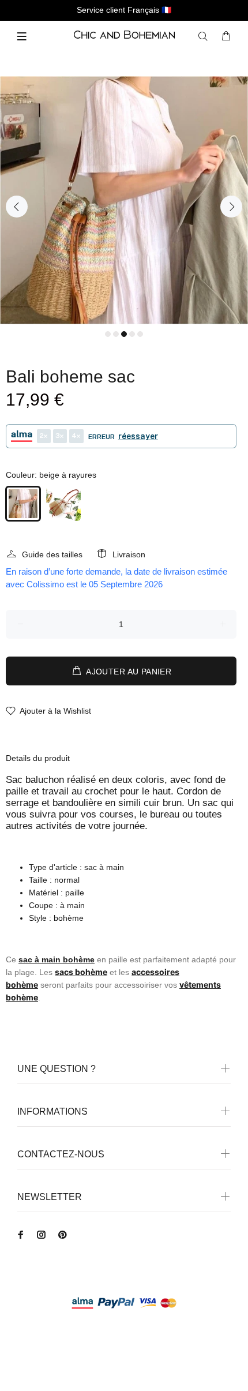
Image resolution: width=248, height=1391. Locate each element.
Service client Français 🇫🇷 (124, 9)
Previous (17, 207)
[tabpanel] (124, 200)
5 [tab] (140, 334)
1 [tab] (108, 334)
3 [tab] (124, 334)
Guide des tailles (52, 554)
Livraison (128, 554)
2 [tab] (116, 334)
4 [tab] (132, 334)
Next (231, 207)
